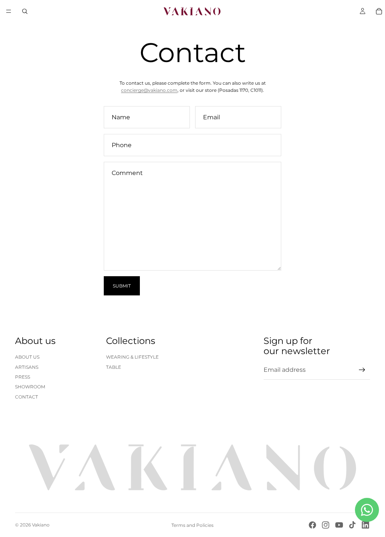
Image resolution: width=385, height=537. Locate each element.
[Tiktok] (352, 524)
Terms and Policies (192, 525)
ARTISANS (26, 367)
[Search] (25, 11)
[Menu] (8, 11)
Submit (122, 286)
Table (113, 367)
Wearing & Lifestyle (132, 357)
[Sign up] (362, 370)
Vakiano (41, 525)
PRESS (22, 377)
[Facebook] (312, 524)
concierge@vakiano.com (149, 90)
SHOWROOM (30, 386)
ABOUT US (27, 357)
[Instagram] (325, 524)
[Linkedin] (365, 524)
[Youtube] (339, 524)
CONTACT (26, 397)
